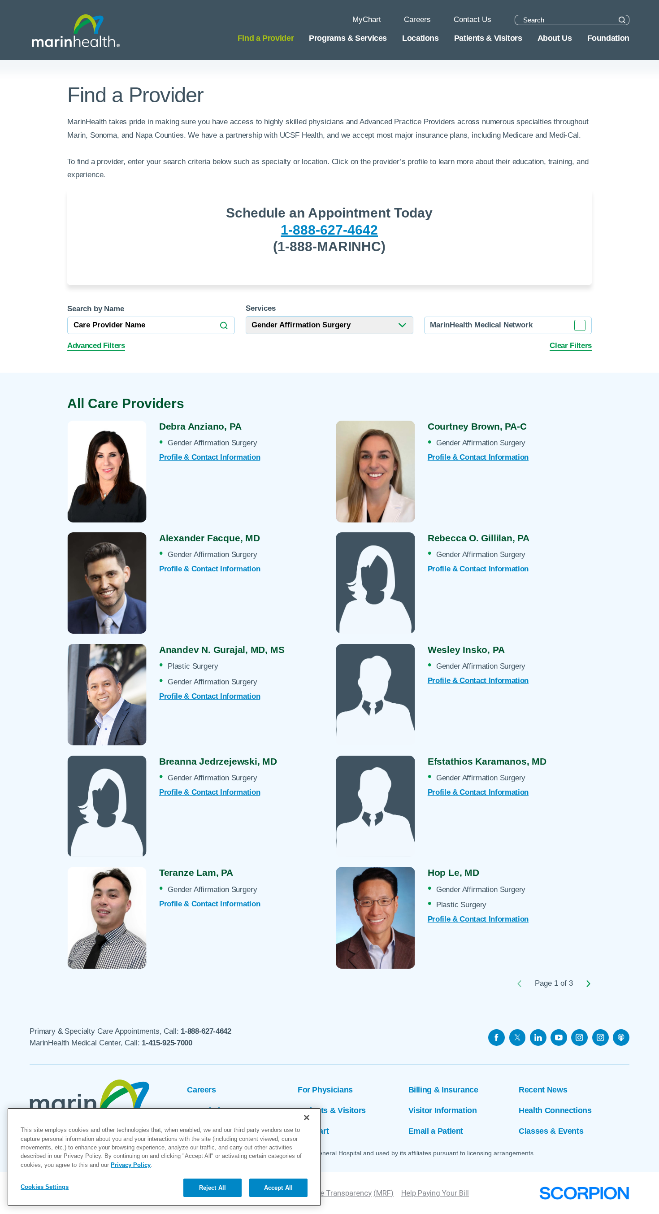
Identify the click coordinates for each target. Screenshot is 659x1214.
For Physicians (325, 1089)
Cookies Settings (45, 1187)
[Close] (306, 1117)
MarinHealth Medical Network (481, 325)
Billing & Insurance (443, 1089)
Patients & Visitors (332, 1110)
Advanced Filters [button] (96, 346)
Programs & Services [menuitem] (348, 38)
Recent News (543, 1089)
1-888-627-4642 (329, 229)
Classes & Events (551, 1131)
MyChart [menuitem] (366, 19)
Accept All (278, 1187)
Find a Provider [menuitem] (266, 38)
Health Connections (555, 1110)
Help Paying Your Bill (435, 1192)
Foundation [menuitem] (608, 38)
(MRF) (383, 1192)
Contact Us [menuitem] (472, 19)
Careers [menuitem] (417, 19)
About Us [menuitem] (555, 38)
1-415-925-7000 (167, 1043)
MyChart (313, 1131)
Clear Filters (571, 346)
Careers (201, 1089)
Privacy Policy (131, 1165)
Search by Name (95, 309)
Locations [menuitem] (420, 38)
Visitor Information (442, 1110)
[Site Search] (622, 20)
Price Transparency (339, 1192)
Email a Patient (435, 1131)
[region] (164, 1157)
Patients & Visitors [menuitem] (488, 38)
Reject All (212, 1187)
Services (261, 309)
